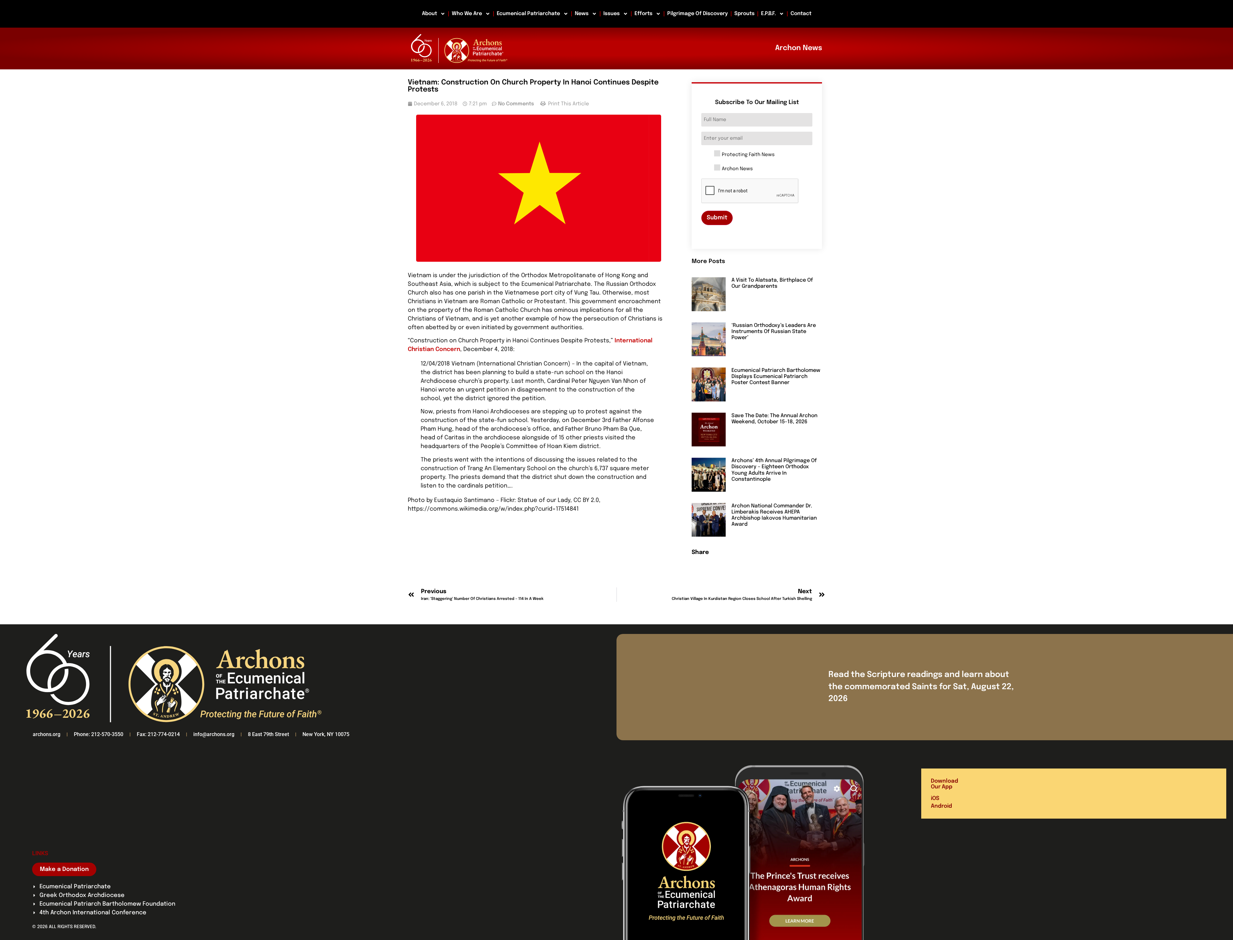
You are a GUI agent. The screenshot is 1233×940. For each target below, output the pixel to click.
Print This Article (568, 104)
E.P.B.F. (768, 13)
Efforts (643, 13)
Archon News (737, 169)
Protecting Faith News (748, 155)
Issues (611, 13)
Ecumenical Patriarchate (528, 13)
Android (941, 806)
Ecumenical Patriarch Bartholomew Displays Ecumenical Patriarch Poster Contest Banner (775, 376)
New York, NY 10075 (325, 734)
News (582, 13)
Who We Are (467, 13)
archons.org (46, 734)
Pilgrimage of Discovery (697, 13)
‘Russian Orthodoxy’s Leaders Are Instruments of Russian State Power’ (773, 331)
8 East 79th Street (268, 734)
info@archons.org (213, 734)
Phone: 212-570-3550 (98, 734)
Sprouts (744, 13)
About (429, 13)
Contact (801, 13)
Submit (717, 218)
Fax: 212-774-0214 (158, 734)
